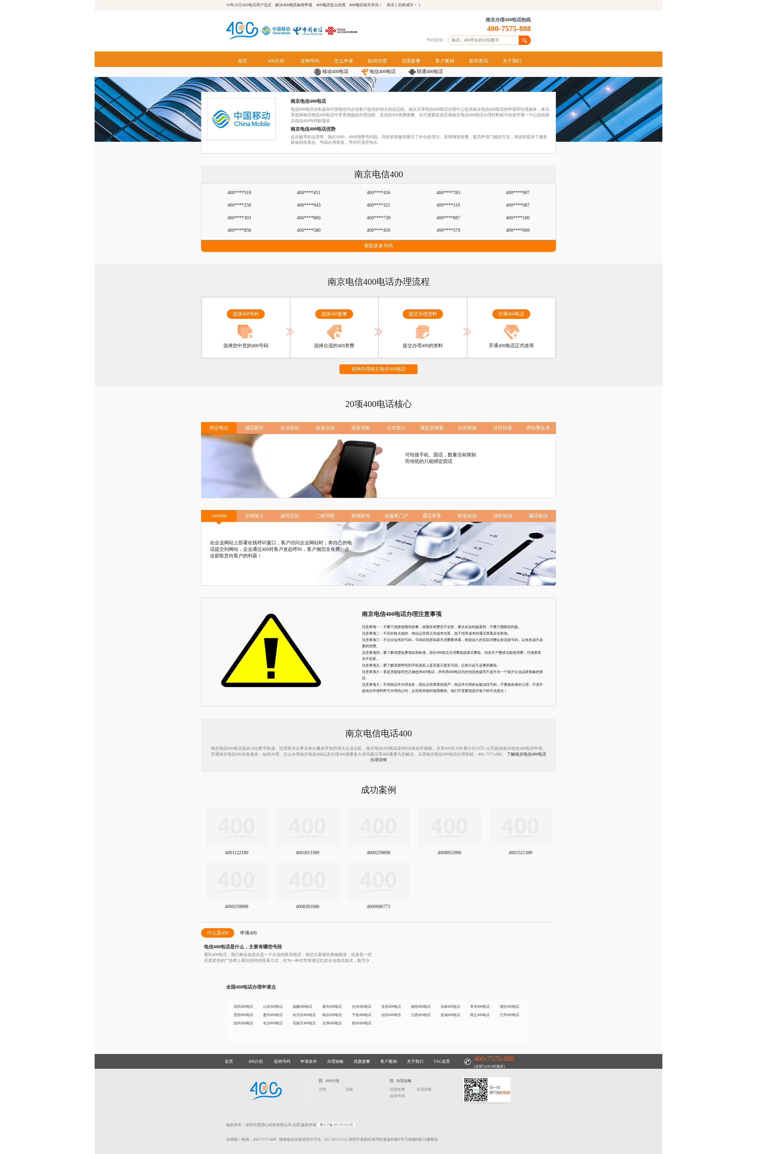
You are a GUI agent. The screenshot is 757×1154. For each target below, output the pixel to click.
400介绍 (276, 60)
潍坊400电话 (509, 1007)
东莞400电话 (391, 1007)
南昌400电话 (332, 1015)
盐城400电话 (450, 1015)
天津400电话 (332, 1023)
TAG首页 (442, 1061)
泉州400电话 (332, 1007)
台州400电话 (361, 1007)
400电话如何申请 (297, 5)
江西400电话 (421, 1015)
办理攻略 (335, 1061)
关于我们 (512, 60)
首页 (242, 60)
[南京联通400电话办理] (342, 30)
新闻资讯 (478, 60)
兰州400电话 (509, 1015)
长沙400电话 (273, 1023)
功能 (349, 1089)
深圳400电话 (243, 1007)
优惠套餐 (411, 60)
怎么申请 (343, 60)
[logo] (266, 1091)
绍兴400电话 (391, 1015)
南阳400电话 (421, 1007)
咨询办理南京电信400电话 (378, 368)
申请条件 (308, 1061)
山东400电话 (273, 1007)
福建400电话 (302, 1007)
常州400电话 (480, 1007)
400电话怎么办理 (330, 5)
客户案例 (444, 60)
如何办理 (377, 60)
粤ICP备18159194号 (336, 1125)
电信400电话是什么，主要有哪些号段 (243, 946)
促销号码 (309, 60)
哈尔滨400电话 (304, 1015)
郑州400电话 (361, 1023)
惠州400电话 (273, 1015)
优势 (322, 1089)
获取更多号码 (378, 245)
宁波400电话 (361, 1015)
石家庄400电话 (304, 1023)
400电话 (356, 5)
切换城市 (405, 5)
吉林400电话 (450, 1007)
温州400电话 (243, 1023)
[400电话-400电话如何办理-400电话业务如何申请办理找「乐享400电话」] (242, 30)
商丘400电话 (480, 1015)
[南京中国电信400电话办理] (309, 30)
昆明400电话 (243, 1015)
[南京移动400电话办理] (277, 30)
